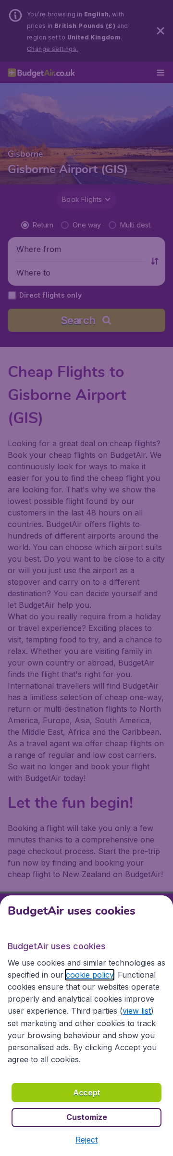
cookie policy (89, 975)
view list (137, 1011)
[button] (86, 1139)
